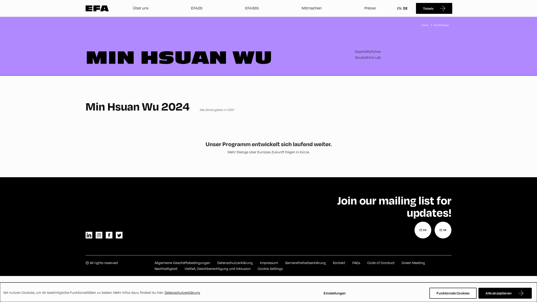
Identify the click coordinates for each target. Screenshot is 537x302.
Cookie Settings (270, 268)
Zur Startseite (97, 8)
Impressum (269, 262)
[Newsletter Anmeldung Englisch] (423, 230)
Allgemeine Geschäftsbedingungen (182, 262)
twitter (119, 235)
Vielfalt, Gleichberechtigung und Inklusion (218, 268)
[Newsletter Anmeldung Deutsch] (443, 230)
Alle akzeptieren (499, 293)
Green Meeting (413, 262)
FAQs (356, 262)
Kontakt (339, 262)
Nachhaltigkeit (166, 268)
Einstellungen (335, 293)
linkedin (89, 235)
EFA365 (252, 7)
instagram (99, 235)
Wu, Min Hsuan (441, 25)
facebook (109, 235)
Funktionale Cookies (453, 293)
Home (425, 25)
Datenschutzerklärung (235, 262)
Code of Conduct (381, 262)
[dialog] (268, 292)
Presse (370, 7)
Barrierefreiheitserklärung (305, 262)
